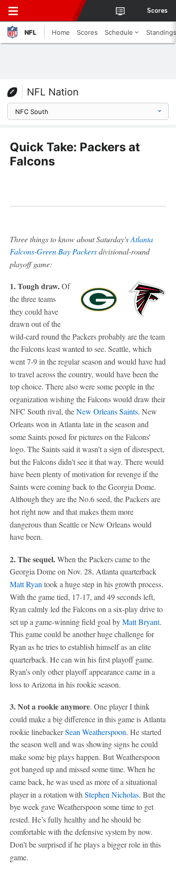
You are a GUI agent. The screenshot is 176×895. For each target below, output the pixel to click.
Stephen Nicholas (112, 794)
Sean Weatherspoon (95, 732)
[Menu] (13, 11)
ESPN (52, 11)
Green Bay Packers (67, 251)
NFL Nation (53, 92)
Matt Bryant (140, 622)
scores (157, 10)
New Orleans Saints (107, 411)
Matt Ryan (26, 584)
